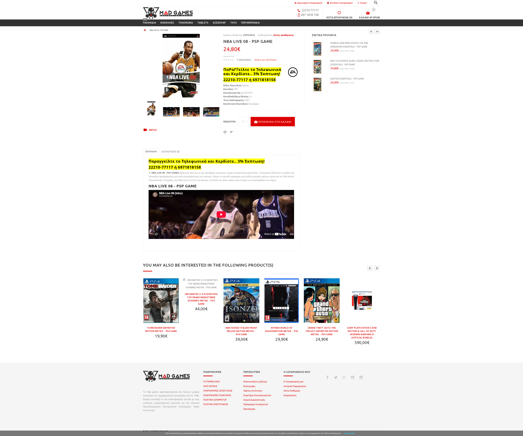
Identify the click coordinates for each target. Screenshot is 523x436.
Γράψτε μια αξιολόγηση (265, 60)
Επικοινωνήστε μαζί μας (255, 381)
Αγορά (363, 3)
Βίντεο (153, 130)
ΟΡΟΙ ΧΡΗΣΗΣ (210, 386)
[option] (151, 108)
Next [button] (377, 31)
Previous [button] (371, 31)
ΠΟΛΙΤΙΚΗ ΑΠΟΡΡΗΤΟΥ (215, 400)
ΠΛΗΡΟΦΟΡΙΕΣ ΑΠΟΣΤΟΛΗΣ (217, 390)
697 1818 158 (310, 14)
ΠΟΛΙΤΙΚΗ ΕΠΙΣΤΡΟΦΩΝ (215, 404)
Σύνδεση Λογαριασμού (341, 3)
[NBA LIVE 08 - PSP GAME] (151, 108)
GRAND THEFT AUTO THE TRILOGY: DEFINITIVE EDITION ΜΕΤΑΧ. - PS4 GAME (321, 331)
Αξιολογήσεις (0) (170, 151)
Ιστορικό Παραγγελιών (295, 386)
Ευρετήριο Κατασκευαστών (257, 395)
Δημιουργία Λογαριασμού (309, 3)
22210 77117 (310, 10)
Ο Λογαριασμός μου (293, 381)
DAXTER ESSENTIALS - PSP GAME (347, 78)
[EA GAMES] (293, 72)
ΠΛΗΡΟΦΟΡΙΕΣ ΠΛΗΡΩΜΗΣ (217, 395)
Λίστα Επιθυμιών (292, 390)
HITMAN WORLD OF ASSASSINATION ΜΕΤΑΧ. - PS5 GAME (281, 331)
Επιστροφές (249, 386)
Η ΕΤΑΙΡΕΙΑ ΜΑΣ (211, 381)
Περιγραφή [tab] (151, 151)
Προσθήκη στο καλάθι (275, 121)
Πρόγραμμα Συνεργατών (255, 404)
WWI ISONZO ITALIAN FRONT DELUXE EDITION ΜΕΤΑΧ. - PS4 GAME (241, 331)
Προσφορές (249, 409)
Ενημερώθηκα (349, 433)
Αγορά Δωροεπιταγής (254, 400)
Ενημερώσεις (290, 395)
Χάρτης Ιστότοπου (252, 390)
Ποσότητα (229, 121)
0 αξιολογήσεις (244, 60)
